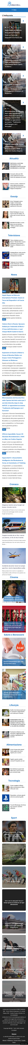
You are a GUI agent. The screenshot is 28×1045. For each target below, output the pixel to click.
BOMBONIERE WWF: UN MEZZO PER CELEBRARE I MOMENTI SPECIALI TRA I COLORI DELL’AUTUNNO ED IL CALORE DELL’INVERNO (17, 723)
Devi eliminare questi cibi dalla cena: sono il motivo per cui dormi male (17, 770)
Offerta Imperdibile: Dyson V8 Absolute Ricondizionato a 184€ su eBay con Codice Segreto (13, 436)
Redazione (10, 1040)
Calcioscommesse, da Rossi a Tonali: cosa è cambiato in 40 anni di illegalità (14, 834)
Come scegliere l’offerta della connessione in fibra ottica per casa (17, 787)
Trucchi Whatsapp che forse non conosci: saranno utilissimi (18, 806)
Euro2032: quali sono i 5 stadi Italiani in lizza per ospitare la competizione (14, 925)
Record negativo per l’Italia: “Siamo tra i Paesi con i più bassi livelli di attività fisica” (14, 879)
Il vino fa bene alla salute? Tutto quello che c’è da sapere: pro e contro (17, 751)
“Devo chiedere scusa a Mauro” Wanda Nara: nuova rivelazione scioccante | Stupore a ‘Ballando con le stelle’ (17, 243)
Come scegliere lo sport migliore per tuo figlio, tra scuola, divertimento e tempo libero (14, 971)
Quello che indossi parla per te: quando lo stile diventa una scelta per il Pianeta (17, 711)
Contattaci (14, 1030)
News (4, 291)
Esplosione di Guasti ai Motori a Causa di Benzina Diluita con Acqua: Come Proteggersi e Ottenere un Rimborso (14, 89)
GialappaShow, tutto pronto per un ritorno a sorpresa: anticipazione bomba (17, 254)
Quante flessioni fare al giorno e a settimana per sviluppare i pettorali (14, 948)
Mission (5, 1040)
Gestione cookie (24, 1043)
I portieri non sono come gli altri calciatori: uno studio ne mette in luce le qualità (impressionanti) (14, 856)
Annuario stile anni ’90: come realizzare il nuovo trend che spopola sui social (18, 175)
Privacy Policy (17, 1040)
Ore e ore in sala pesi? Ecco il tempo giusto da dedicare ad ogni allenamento (14, 902)
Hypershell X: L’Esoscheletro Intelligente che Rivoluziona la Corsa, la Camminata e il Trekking (13, 460)
